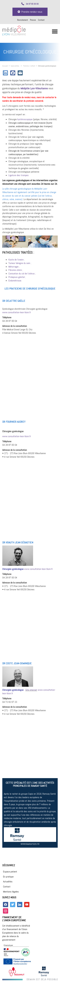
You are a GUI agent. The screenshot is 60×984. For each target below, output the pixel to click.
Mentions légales (11, 891)
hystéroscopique (24, 119)
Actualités (7, 881)
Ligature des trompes (18, 175)
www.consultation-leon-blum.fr (16, 312)
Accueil (5, 66)
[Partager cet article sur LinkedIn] (6, 72)
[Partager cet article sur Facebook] (13, 72)
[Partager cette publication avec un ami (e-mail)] (21, 72)
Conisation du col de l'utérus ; (22, 273)
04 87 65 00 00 (32, 3)
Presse (33, 20)
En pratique (8, 876)
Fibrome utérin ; (15, 270)
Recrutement (22, 20)
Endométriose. (15, 280)
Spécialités (15, 66)
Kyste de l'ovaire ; (16, 259)
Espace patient (10, 871)
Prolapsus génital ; (17, 277)
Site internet (31, 689)
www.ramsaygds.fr (30, 844)
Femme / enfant (29, 66)
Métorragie (13, 266)
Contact (41, 20)
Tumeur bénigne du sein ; (19, 263)
